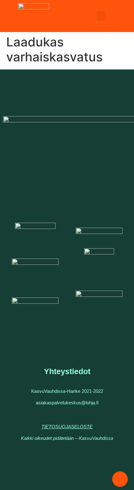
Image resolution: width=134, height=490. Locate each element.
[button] (101, 16)
